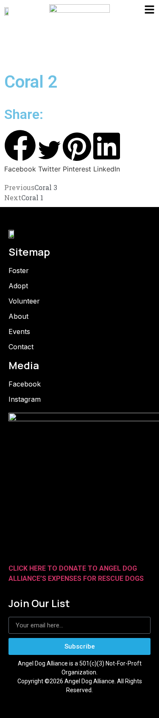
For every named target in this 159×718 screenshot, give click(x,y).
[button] (20, 152)
